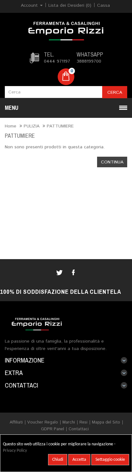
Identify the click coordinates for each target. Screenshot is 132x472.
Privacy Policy (15, 450)
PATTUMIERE (60, 126)
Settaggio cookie (110, 459)
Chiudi (57, 459)
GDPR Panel (52, 429)
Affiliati (16, 422)
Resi (83, 422)
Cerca (114, 92)
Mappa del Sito (106, 422)
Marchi (68, 422)
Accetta (79, 459)
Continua (112, 162)
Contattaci (79, 429)
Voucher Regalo (42, 422)
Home (10, 126)
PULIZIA (31, 126)
